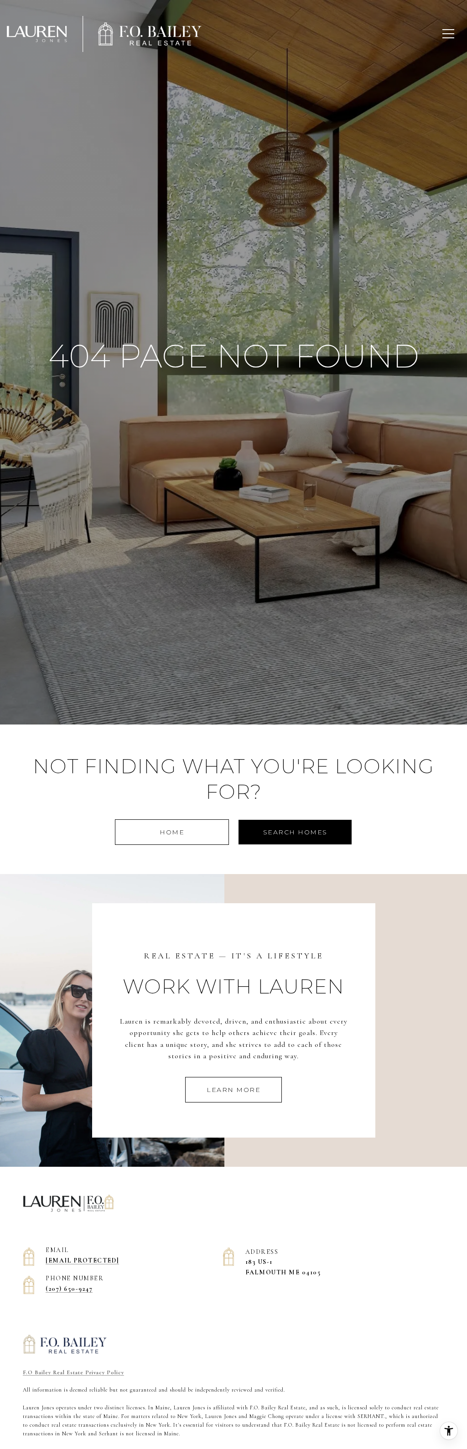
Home (172, 832)
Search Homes (295, 832)
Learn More (233, 1090)
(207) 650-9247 (69, 1289)
